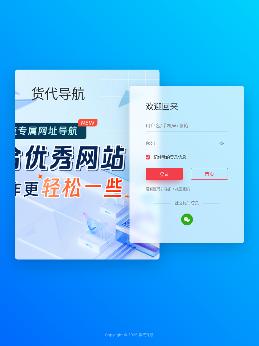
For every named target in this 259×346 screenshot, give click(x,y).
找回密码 (182, 189)
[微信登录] (187, 219)
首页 (209, 174)
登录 (164, 174)
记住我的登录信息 (170, 157)
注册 (168, 189)
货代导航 (146, 334)
